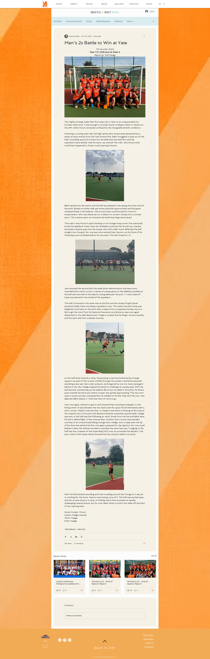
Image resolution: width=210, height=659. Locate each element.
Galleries (118, 21)
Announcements (74, 21)
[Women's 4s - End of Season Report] (140, 569)
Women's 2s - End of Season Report (102, 582)
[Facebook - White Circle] (64, 640)
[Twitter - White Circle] (69, 640)
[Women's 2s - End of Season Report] (105, 569)
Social (89, 21)
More (129, 21)
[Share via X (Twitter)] (71, 537)
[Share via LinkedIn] (76, 537)
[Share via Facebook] (65, 537)
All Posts (57, 21)
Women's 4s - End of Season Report (137, 582)
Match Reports (103, 21)
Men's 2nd (81, 529)
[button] (89, 4)
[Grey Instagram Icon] (160, 4)
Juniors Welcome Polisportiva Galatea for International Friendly (67, 582)
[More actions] (144, 36)
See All (153, 556)
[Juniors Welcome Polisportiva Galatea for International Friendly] (69, 569)
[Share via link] (81, 537)
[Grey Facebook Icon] (164, 4)
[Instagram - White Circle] (59, 640)
